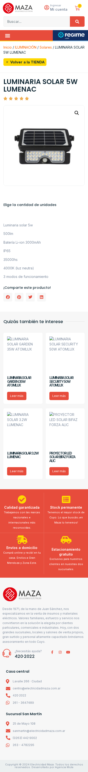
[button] (7, 35)
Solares (46, 47)
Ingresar (55, 5)
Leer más (16, 396)
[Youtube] (68, 652)
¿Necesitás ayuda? (28, 651)
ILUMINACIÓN (25, 47)
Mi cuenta (58, 9)
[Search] (77, 21)
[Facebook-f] (52, 652)
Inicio (7, 47)
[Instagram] (60, 652)
